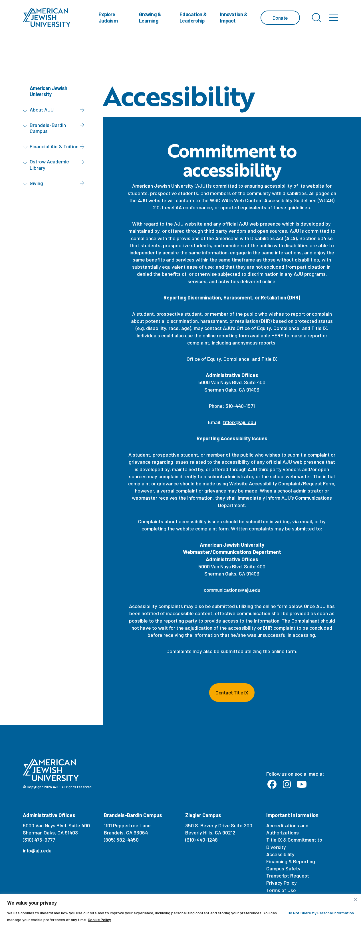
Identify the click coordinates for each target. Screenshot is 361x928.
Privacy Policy (281, 883)
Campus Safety (283, 868)
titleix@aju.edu (239, 422)
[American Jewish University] (47, 17)
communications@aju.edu (232, 590)
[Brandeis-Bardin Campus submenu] (26, 126)
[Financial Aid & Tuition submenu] (26, 147)
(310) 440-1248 (201, 839)
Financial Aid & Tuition (54, 146)
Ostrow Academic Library (49, 165)
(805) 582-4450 (121, 839)
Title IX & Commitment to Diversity (294, 843)
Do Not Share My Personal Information (321, 912)
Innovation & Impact (234, 17)
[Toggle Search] (316, 17)
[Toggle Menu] (333, 17)
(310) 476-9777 (39, 839)
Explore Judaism (108, 17)
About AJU (42, 109)
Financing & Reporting (290, 861)
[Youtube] (301, 784)
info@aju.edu (37, 850)
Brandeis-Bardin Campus (48, 128)
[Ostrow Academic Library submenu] (26, 162)
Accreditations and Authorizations (287, 829)
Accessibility (280, 854)
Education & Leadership (193, 17)
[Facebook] (272, 784)
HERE (277, 335)
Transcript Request (287, 875)
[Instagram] (287, 784)
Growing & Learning (150, 17)
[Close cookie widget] (355, 899)
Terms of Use (281, 890)
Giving (36, 183)
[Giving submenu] (26, 184)
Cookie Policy (99, 919)
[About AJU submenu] (26, 110)
